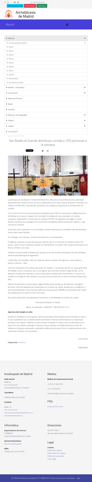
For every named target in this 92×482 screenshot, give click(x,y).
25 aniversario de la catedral (18, 43)
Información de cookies (56, 453)
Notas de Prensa (15, 98)
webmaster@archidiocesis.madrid (17, 436)
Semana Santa (13, 79)
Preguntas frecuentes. (55, 406)
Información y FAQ (15, 6)
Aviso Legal (51, 459)
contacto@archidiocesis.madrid (16, 388)
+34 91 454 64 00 (39, 2)
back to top (83, 347)
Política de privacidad (55, 456)
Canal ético (41, 6)
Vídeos (11, 120)
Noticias (11, 38)
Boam (10, 104)
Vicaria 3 (11, 55)
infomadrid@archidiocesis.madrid (60, 393)
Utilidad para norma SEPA (14, 451)
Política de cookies (54, 450)
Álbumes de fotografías (17, 115)
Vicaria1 (11, 47)
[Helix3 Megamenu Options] (67, 24)
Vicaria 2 (11, 51)
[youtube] (15, 2)
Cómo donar (30, 6)
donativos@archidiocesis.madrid (60, 433)
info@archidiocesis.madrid (14, 397)
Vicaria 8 (11, 75)
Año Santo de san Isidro (16, 83)
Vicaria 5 (11, 63)
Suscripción (13, 93)
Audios (11, 126)
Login (78, 478)
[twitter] (11, 2)
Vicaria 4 (11, 59)
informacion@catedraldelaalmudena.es (18, 413)
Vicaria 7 (11, 71)
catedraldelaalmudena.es (13, 416)
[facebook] (5, 2)
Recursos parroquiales (13, 444)
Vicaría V (23, 342)
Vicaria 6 (11, 67)
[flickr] (18, 2)
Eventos (11, 109)
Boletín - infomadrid (16, 87)
